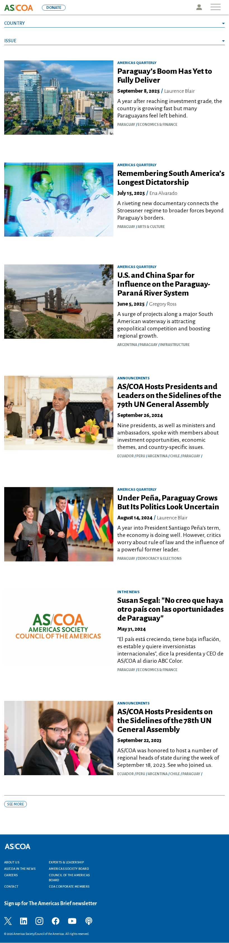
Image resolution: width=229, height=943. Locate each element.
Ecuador (125, 456)
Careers (11, 875)
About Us (11, 862)
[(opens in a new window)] (8, 921)
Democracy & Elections (160, 559)
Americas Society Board (69, 868)
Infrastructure (175, 345)
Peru (140, 456)
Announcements (133, 378)
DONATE (53, 8)
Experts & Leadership (66, 862)
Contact (11, 886)
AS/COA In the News (19, 868)
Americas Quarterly (136, 63)
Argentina (127, 345)
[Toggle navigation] (216, 7)
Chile (175, 456)
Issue (10, 40)
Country (14, 23)
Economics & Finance (157, 125)
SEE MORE (15, 804)
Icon (199, 7)
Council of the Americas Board (69, 877)
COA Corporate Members (69, 886)
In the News (128, 592)
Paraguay (126, 125)
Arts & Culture (151, 227)
